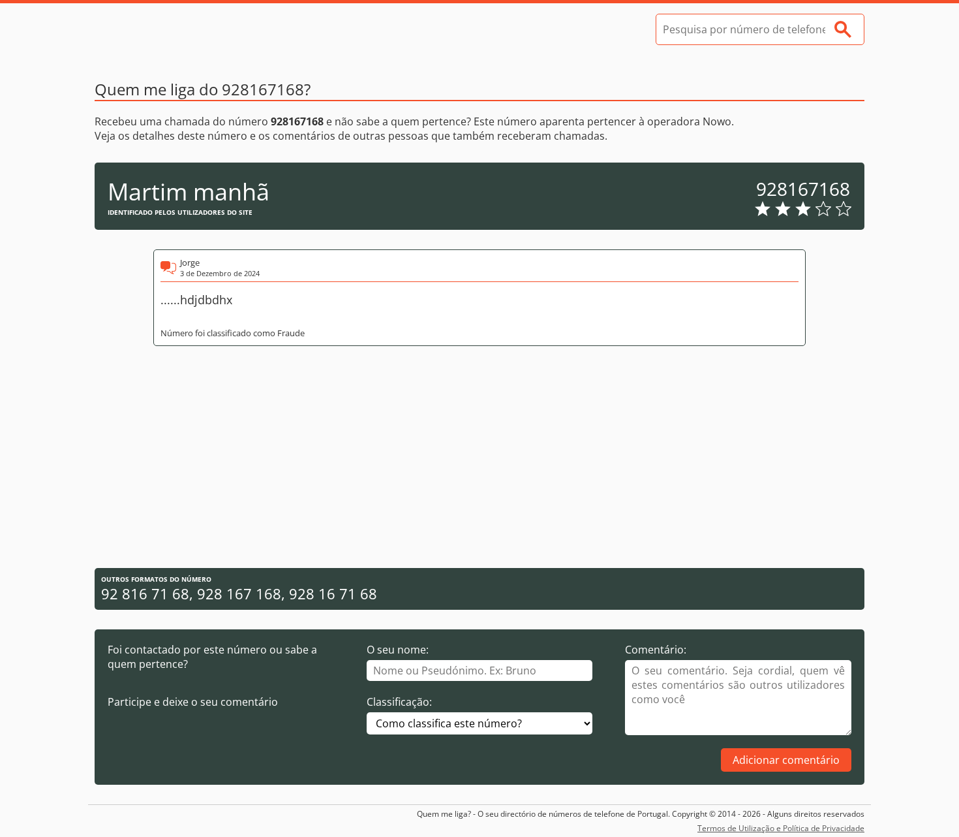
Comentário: (655, 649)
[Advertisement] (479, 457)
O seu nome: (398, 649)
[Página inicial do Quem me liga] (192, 29)
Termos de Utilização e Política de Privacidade (780, 828)
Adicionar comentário (786, 760)
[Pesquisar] (843, 29)
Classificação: (399, 702)
